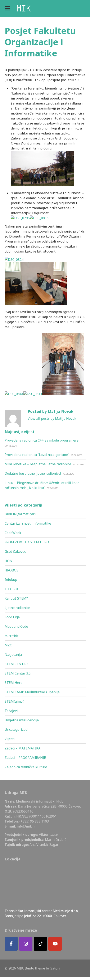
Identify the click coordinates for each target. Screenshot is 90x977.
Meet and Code (16, 626)
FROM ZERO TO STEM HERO (27, 542)
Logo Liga (12, 617)
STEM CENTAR (16, 664)
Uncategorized (16, 729)
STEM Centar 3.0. (18, 673)
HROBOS (11, 570)
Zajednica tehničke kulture (26, 767)
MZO (8, 645)
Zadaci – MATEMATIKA (22, 748)
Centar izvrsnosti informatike (28, 523)
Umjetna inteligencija (22, 720)
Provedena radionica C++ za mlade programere (41, 440)
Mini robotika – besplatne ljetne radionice (38, 464)
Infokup (11, 579)
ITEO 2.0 (11, 589)
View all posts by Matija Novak (52, 418)
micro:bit (11, 635)
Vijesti (10, 739)
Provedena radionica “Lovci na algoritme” (37, 454)
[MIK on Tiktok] (40, 944)
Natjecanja (13, 654)
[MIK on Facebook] (11, 944)
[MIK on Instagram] (25, 944)
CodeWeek (13, 532)
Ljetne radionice (17, 607)
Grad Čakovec (15, 551)
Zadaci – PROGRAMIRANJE (25, 757)
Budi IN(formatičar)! (20, 514)
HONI (9, 561)
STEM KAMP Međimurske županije (32, 692)
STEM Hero (13, 682)
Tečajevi (11, 710)
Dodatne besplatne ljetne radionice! (33, 473)
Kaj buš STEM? (16, 598)
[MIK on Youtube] (55, 944)
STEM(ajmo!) (14, 701)
